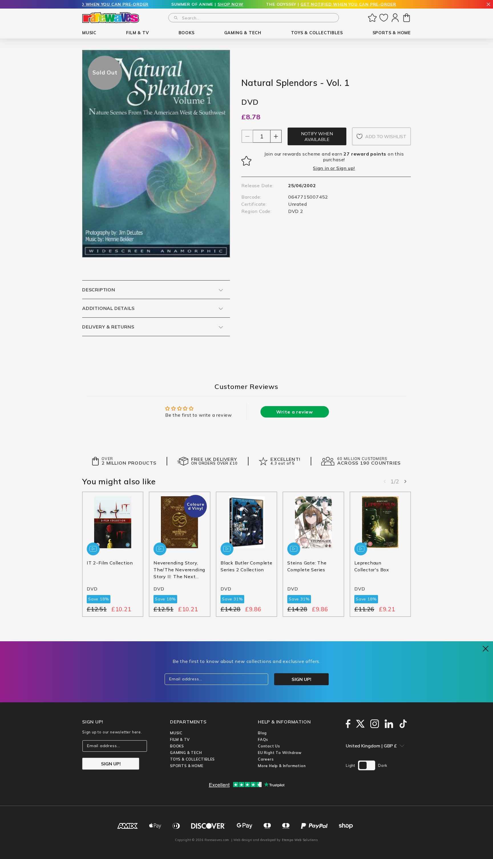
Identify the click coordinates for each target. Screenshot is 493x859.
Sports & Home (186, 765)
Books (177, 746)
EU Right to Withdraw (280, 752)
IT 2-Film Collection (110, 563)
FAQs (263, 739)
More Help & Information (282, 765)
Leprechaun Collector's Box (371, 566)
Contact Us (269, 746)
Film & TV (180, 739)
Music (176, 733)
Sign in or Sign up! (334, 168)
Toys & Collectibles (192, 759)
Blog (262, 733)
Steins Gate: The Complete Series (307, 566)
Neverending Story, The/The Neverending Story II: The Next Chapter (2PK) (179, 570)
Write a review (294, 412)
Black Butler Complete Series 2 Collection (246, 566)
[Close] (488, 5)
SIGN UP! (111, 764)
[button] (89, 33)
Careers (266, 759)
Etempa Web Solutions (300, 840)
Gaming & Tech (186, 752)
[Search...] (175, 17)
